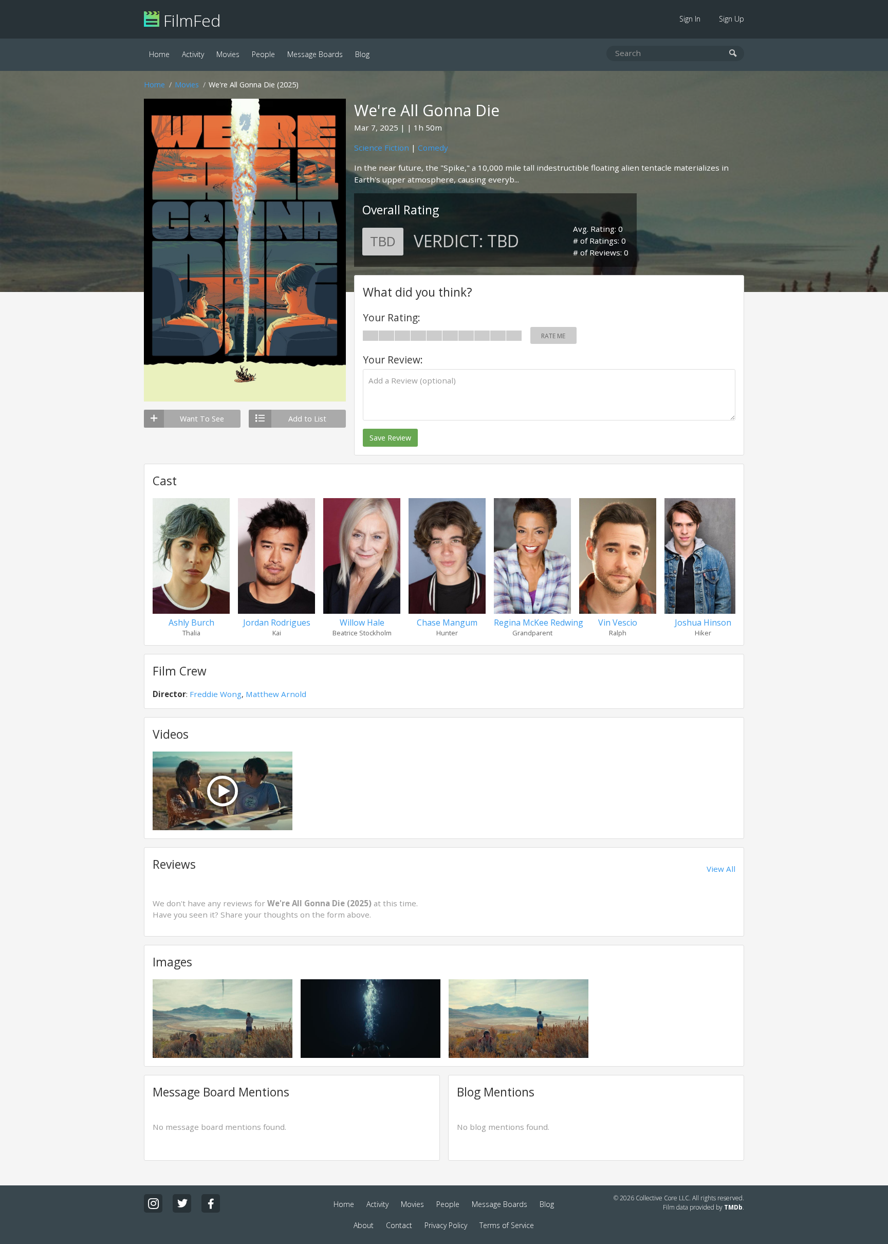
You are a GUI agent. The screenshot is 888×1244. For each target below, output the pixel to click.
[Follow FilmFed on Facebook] (210, 1203)
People (263, 54)
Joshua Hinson (703, 622)
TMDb (733, 1207)
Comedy (433, 147)
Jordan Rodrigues (276, 622)
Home (159, 54)
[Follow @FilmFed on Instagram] (153, 1203)
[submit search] (733, 54)
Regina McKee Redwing (538, 622)
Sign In (689, 19)
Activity (193, 54)
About (364, 1225)
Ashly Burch (191, 622)
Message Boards (315, 54)
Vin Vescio (617, 622)
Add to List (307, 419)
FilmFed (189, 20)
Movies (227, 54)
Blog (362, 54)
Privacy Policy (445, 1225)
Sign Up (731, 19)
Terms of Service (506, 1225)
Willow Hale (362, 622)
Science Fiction (381, 147)
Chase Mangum (447, 622)
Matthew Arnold (276, 694)
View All (721, 869)
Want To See (202, 419)
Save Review (390, 438)
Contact (399, 1225)
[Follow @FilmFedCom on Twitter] (182, 1203)
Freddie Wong (216, 694)
